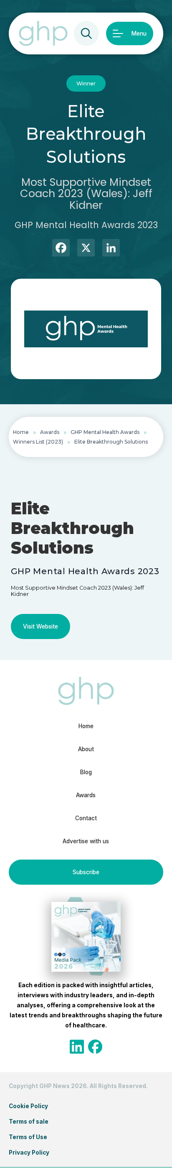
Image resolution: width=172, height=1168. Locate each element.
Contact (86, 818)
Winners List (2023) (38, 442)
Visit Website (40, 626)
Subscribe (86, 872)
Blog (86, 772)
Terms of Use (28, 1137)
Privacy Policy (29, 1152)
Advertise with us (86, 841)
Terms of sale (28, 1121)
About (86, 749)
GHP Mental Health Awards (105, 432)
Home (21, 432)
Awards (49, 432)
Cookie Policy (28, 1106)
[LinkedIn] (111, 249)
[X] (86, 249)
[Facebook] (61, 249)
